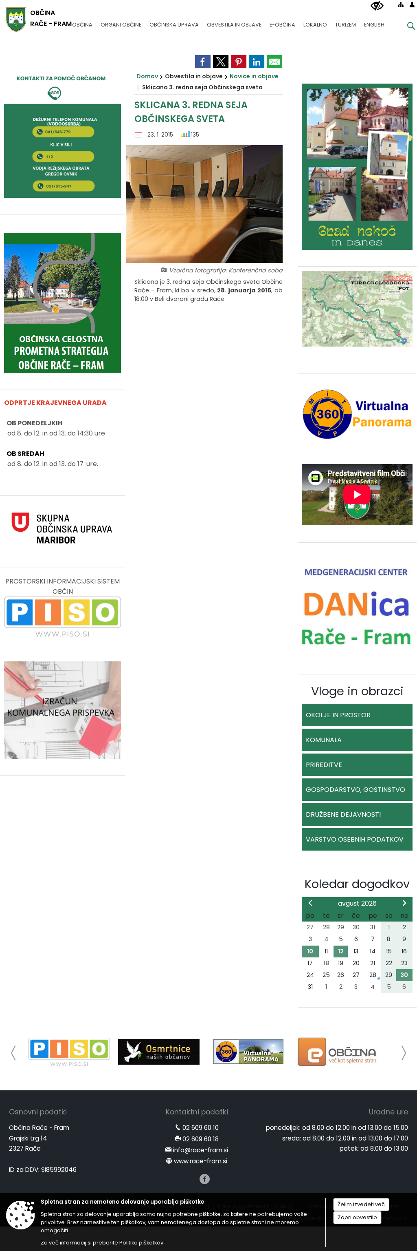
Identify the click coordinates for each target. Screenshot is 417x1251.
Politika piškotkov (141, 1243)
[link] (203, 61)
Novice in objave (254, 76)
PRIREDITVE (324, 764)
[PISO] (69, 1051)
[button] (13, 1053)
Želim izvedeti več (361, 1204)
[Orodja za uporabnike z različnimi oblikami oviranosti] (377, 6)
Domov (147, 76)
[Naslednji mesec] (404, 903)
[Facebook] (205, 1179)
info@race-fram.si (200, 1150)
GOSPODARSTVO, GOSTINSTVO (355, 789)
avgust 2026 (357, 903)
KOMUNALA (324, 740)
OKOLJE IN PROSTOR (338, 715)
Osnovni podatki (38, 1112)
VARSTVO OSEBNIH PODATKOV (355, 839)
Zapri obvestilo (357, 1217)
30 (404, 975)
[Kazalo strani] (401, 4)
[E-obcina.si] (338, 1051)
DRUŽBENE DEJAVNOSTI (343, 814)
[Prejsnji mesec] (310, 903)
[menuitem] (82, 21)
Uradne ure (388, 1112)
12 (341, 951)
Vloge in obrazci (357, 691)
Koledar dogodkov (357, 884)
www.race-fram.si (200, 1161)
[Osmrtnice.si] (159, 1051)
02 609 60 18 (200, 1139)
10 (310, 951)
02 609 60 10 (200, 1127)
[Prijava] (412, 4)
